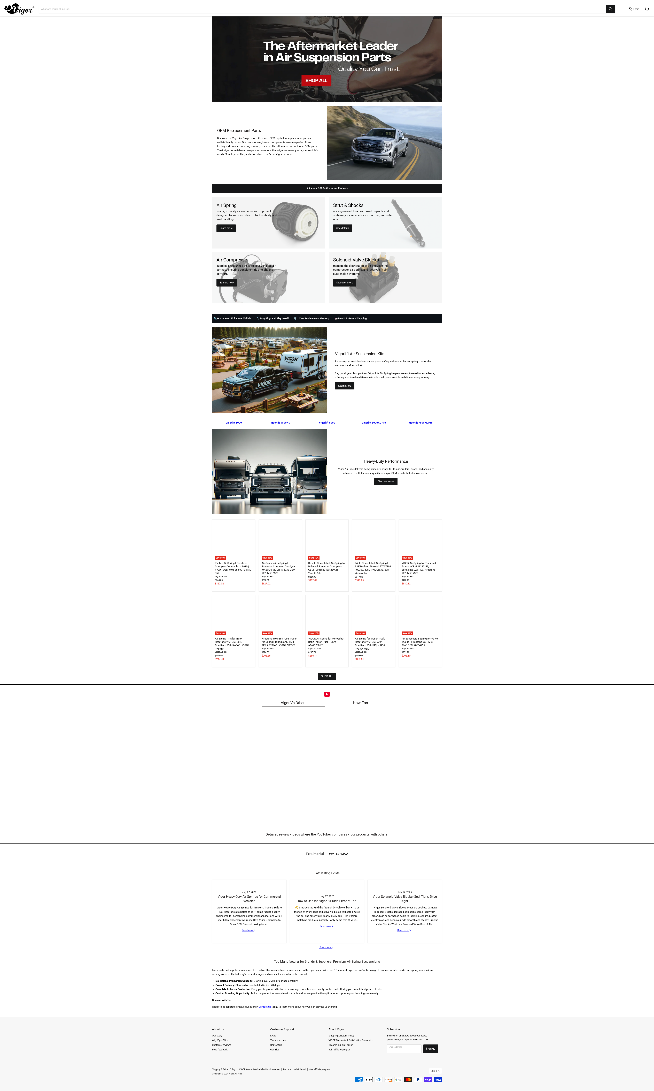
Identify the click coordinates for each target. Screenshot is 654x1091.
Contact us (265, 1006)
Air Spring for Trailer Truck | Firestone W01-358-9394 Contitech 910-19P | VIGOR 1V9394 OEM (370, 643)
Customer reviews (221, 1045)
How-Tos (360, 703)
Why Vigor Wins (220, 1040)
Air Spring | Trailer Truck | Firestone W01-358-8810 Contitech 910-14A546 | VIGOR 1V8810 (232, 643)
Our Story (217, 1035)
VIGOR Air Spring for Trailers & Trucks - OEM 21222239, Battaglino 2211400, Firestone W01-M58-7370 (419, 568)
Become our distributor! (341, 1045)
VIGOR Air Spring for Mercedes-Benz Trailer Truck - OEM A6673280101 (326, 642)
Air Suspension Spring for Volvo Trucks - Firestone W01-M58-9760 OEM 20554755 (420, 642)
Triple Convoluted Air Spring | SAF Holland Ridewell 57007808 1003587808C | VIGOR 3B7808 (373, 566)
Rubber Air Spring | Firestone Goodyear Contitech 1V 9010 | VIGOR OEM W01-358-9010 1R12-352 (233, 568)
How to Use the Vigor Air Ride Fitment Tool (327, 901)
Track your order (278, 1040)
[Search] (610, 9)
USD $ (434, 1071)
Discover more (386, 481)
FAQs (273, 1035)
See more (325, 947)
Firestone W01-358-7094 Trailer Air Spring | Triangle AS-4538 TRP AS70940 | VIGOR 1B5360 (279, 642)
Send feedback (220, 1049)
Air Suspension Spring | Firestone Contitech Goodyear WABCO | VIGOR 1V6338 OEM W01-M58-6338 (279, 568)
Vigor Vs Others (293, 703)
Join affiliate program (340, 1049)
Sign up (430, 1048)
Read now (248, 930)
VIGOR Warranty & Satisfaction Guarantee (351, 1040)
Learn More (344, 385)
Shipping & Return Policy (341, 1035)
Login (636, 9)
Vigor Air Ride (221, 576)
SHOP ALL (327, 676)
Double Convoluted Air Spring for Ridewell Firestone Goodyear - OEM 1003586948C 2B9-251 (327, 566)
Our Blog (274, 1049)
